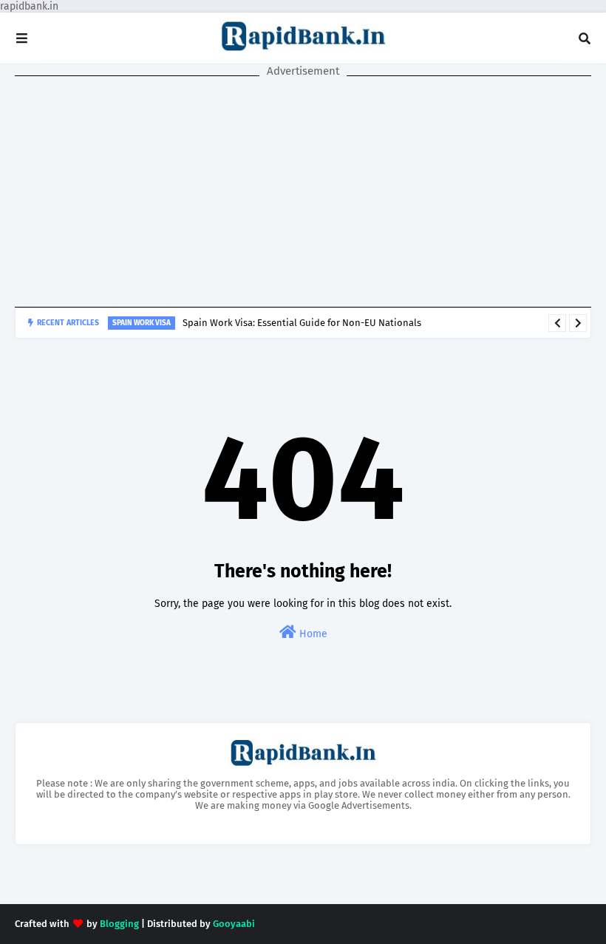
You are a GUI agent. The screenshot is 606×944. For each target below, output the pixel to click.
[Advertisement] (303, 192)
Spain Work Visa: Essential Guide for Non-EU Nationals (302, 322)
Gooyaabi (234, 923)
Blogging (119, 923)
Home (311, 634)
